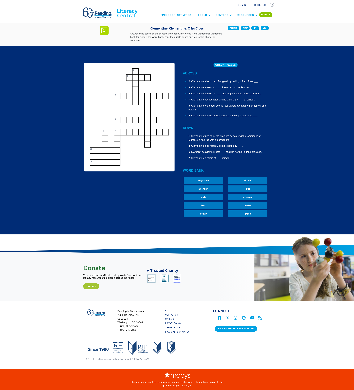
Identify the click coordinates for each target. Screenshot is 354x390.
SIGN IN (242, 4)
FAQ (167, 310)
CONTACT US (172, 314)
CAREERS (169, 318)
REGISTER (260, 4)
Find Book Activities (176, 15)
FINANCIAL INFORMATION (177, 331)
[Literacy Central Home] (127, 8)
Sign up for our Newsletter (236, 328)
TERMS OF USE (174, 327)
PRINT (233, 28)
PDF (245, 28)
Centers (222, 15)
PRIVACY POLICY (173, 323)
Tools (202, 15)
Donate (91, 286)
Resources (245, 15)
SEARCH (272, 5)
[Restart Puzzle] (255, 28)
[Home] (99, 8)
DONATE (265, 14)
